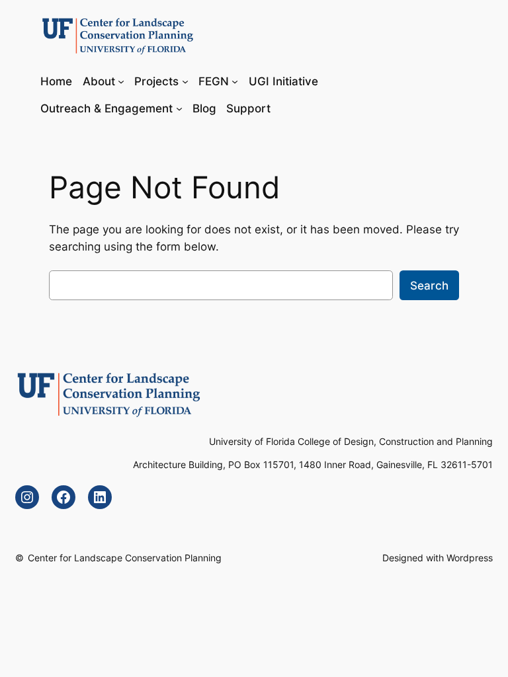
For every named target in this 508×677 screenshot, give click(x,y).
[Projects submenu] (185, 80)
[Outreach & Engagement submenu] (179, 108)
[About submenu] (121, 80)
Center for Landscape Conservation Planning (125, 557)
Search (429, 285)
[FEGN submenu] (235, 80)
